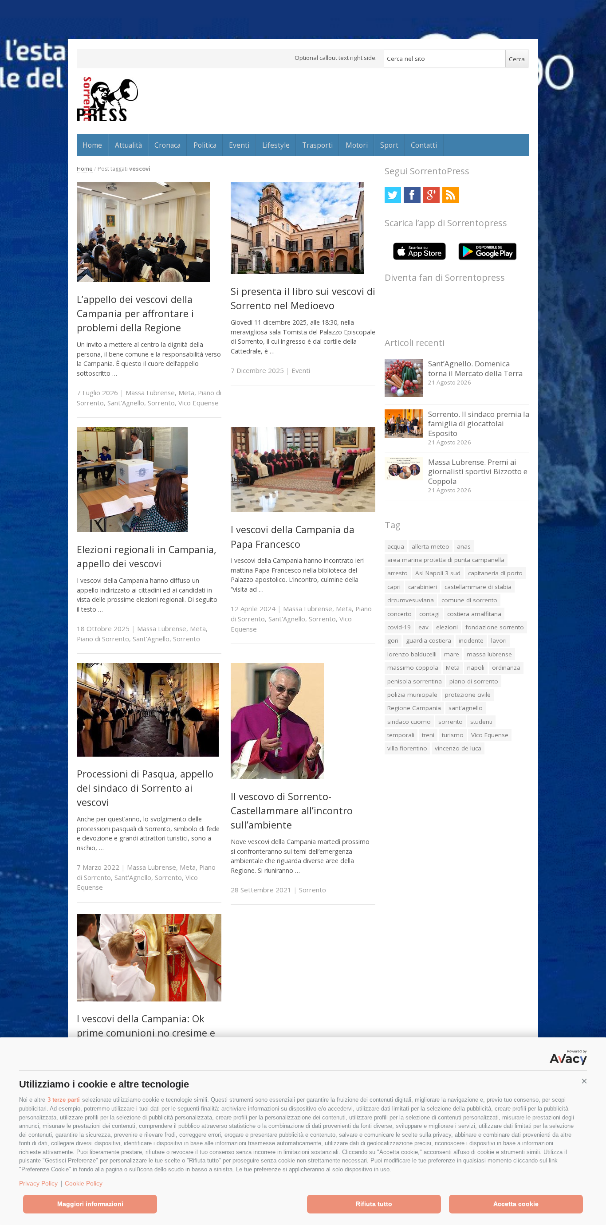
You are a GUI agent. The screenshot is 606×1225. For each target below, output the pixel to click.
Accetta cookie (516, 1203)
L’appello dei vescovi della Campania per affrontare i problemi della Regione (135, 313)
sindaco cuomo (409, 722)
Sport (389, 145)
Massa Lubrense (150, 392)
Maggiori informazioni (90, 1203)
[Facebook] (412, 195)
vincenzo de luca (458, 748)
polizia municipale (412, 695)
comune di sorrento (469, 600)
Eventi (239, 145)
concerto (399, 614)
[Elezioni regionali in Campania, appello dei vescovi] (132, 530)
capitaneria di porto (495, 573)
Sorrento (161, 402)
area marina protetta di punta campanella (445, 560)
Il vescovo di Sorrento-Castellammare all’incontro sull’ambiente (292, 811)
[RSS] (450, 195)
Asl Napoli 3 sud (437, 573)
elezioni (447, 627)
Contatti (424, 145)
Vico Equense (198, 402)
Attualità (128, 145)
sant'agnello (466, 708)
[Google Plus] (431, 195)
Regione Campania (414, 708)
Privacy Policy (38, 1183)
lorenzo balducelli (412, 654)
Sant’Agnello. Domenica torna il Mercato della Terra (475, 368)
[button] (584, 1081)
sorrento (450, 722)
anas (464, 546)
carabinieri (422, 587)
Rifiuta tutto (374, 1203)
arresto (397, 573)
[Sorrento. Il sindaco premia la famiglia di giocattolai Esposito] (404, 436)
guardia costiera (428, 640)
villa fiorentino (407, 748)
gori (392, 640)
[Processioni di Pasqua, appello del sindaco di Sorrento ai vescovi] (148, 754)
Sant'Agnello (125, 402)
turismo (453, 735)
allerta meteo (430, 546)
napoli (475, 667)
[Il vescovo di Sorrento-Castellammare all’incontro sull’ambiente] (277, 777)
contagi (429, 614)
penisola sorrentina (414, 681)
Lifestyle (276, 145)
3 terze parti (63, 1099)
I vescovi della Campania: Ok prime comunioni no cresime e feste (146, 1033)
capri (394, 587)
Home (92, 145)
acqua (395, 546)
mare (451, 654)
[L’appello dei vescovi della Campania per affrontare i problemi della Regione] (143, 279)
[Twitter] (393, 195)
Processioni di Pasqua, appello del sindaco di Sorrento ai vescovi (145, 788)
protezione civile (468, 695)
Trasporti (317, 145)
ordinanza (506, 667)
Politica (204, 145)
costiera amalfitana (474, 614)
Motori (357, 145)
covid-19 (399, 627)
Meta (186, 392)
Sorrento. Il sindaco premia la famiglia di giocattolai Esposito (478, 423)
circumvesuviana (410, 600)
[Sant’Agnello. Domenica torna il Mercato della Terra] (404, 394)
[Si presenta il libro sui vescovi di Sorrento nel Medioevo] (297, 271)
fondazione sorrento (494, 627)
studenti (481, 722)
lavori (499, 640)
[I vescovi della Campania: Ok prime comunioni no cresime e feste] (149, 999)
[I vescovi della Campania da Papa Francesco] (303, 510)
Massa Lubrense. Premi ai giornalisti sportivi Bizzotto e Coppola (477, 471)
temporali (400, 735)
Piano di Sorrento (103, 638)
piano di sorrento (473, 681)
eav (423, 627)
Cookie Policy (83, 1183)
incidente (471, 640)
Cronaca (167, 145)
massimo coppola (412, 667)
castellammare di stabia (478, 587)
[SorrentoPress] (107, 99)
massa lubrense (489, 654)
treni (428, 735)
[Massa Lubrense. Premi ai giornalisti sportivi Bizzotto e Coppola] (404, 478)
